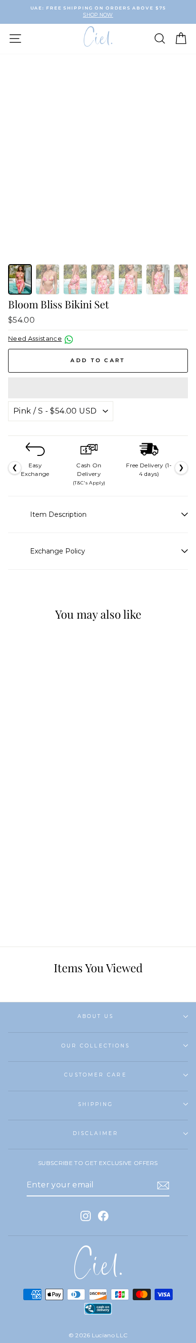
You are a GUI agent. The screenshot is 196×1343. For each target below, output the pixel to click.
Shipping (96, 1104)
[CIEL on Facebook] (103, 1216)
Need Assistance (35, 338)
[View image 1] (20, 279)
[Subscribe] (163, 1185)
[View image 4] (103, 279)
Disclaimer (95, 1133)
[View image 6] (158, 279)
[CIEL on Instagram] (85, 1216)
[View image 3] (75, 279)
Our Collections (95, 1046)
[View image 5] (130, 279)
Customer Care (95, 1075)
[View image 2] (47, 279)
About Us (96, 1016)
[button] (98, 387)
